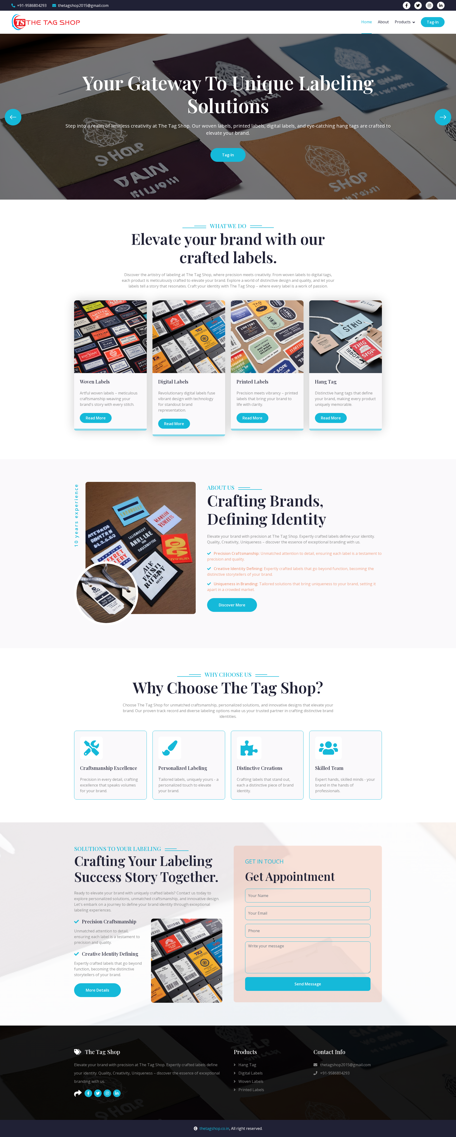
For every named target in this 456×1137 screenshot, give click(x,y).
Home (366, 21)
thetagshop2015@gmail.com (83, 5)
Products (403, 21)
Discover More (232, 605)
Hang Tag (247, 1064)
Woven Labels (250, 1081)
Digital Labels (250, 1073)
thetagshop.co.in (214, 1128)
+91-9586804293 (32, 5)
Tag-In (433, 22)
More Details (97, 990)
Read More (96, 418)
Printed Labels (251, 1089)
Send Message (307, 984)
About (383, 21)
